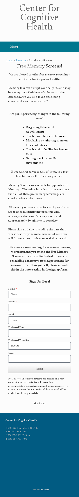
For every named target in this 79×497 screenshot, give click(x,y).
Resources (20, 60)
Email (11, 314)
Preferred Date (16, 327)
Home (9, 60)
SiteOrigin (44, 490)
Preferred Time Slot (18, 340)
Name (11, 289)
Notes (11, 353)
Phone (11, 301)
